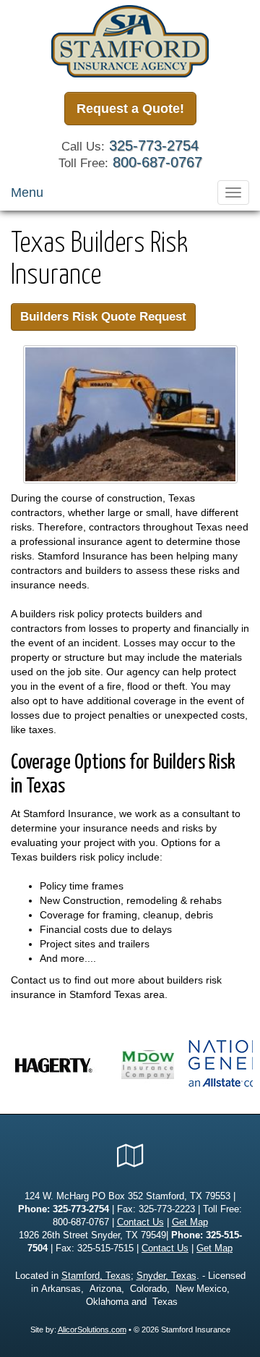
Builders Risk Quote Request (103, 317)
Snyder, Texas (166, 1276)
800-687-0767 (157, 162)
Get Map (190, 1222)
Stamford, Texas (96, 1276)
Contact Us (140, 1222)
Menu (27, 192)
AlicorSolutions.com (92, 1329)
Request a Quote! (130, 108)
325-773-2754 (154, 145)
